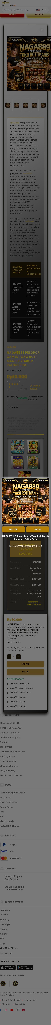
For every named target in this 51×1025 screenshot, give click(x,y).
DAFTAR (13, 529)
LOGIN (37, 529)
